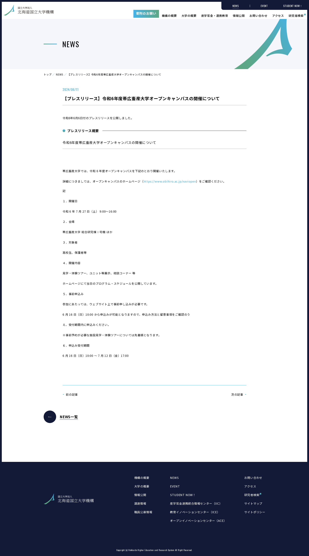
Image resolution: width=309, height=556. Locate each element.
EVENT (175, 486)
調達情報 (140, 503)
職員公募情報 (143, 512)
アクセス (278, 15)
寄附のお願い (146, 13)
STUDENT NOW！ (183, 495)
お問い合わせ (258, 15)
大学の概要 (189, 15)
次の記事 (237, 394)
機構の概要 (169, 15)
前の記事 (72, 394)
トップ (48, 74)
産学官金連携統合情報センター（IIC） (196, 503)
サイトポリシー (254, 512)
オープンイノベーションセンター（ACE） (198, 520)
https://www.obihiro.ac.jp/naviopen (170, 181)
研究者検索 (296, 15)
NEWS (59, 74)
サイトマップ (253, 503)
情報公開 (239, 15)
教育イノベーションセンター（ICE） (195, 512)
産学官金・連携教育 (214, 15)
